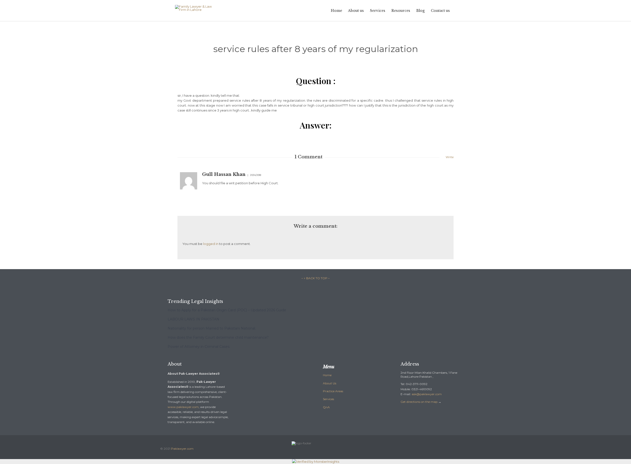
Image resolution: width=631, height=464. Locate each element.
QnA (326, 407)
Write (450, 157)
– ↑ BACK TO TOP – (315, 278)
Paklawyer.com (182, 448)
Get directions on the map (419, 402)
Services (328, 399)
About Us (329, 383)
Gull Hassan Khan (223, 174)
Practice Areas (333, 391)
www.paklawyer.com (183, 407)
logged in (210, 244)
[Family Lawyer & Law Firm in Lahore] (197, 8)
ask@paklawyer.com (427, 394)
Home (327, 375)
